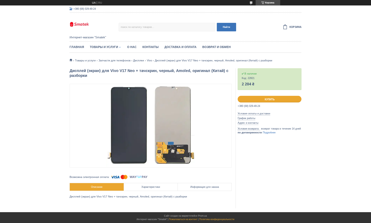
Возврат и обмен (216, 46)
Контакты (150, 46)
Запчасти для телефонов (114, 60)
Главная (77, 46)
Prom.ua (202, 215)
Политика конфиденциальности (216, 219)
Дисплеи (138, 60)
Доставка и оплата (180, 46)
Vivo (149, 60)
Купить (270, 99)
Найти (226, 27)
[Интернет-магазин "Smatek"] (94, 24)
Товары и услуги (104, 46)
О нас (132, 46)
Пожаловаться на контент (183, 219)
